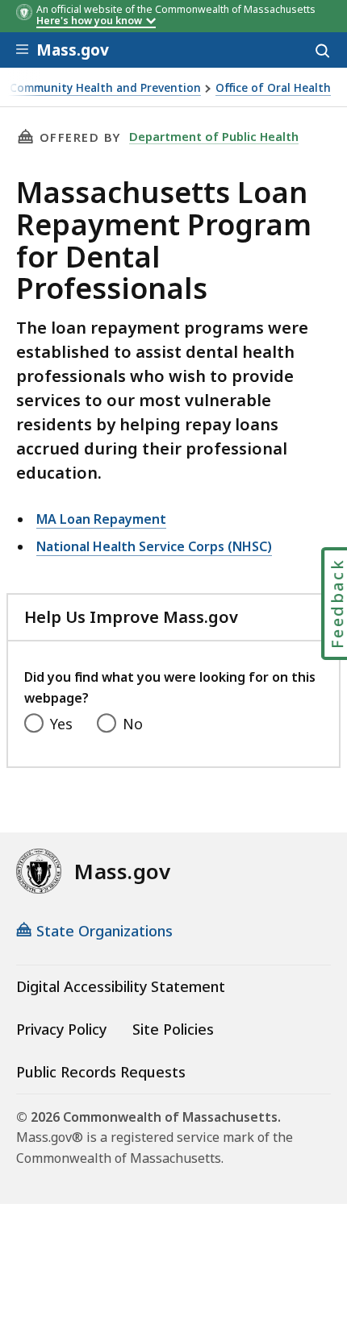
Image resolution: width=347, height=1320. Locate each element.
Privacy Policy (61, 1029)
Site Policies (173, 1029)
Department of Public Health (214, 136)
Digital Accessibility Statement (120, 986)
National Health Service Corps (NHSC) (154, 546)
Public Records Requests (101, 1071)
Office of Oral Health (273, 88)
